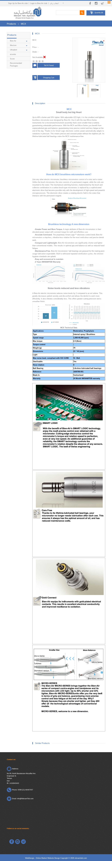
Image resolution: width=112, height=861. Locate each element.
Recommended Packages (16, 64)
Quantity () (99, 13)
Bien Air (13, 41)
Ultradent (13, 50)
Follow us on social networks (18, 828)
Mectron (13, 45)
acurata (13, 54)
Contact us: (11, 759)
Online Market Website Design (48, 858)
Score (12, 59)
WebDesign (30, 858)
